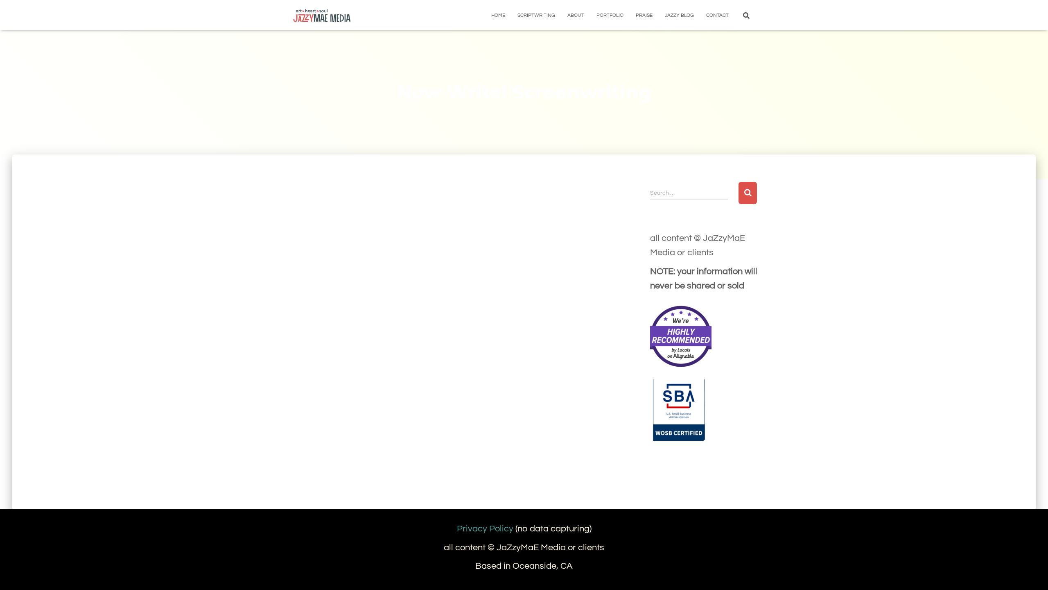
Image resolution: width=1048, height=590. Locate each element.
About (575, 15)
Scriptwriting (536, 15)
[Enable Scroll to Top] (1031, 573)
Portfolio (609, 15)
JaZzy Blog (679, 15)
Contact (717, 15)
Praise (644, 15)
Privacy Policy (485, 528)
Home (498, 15)
